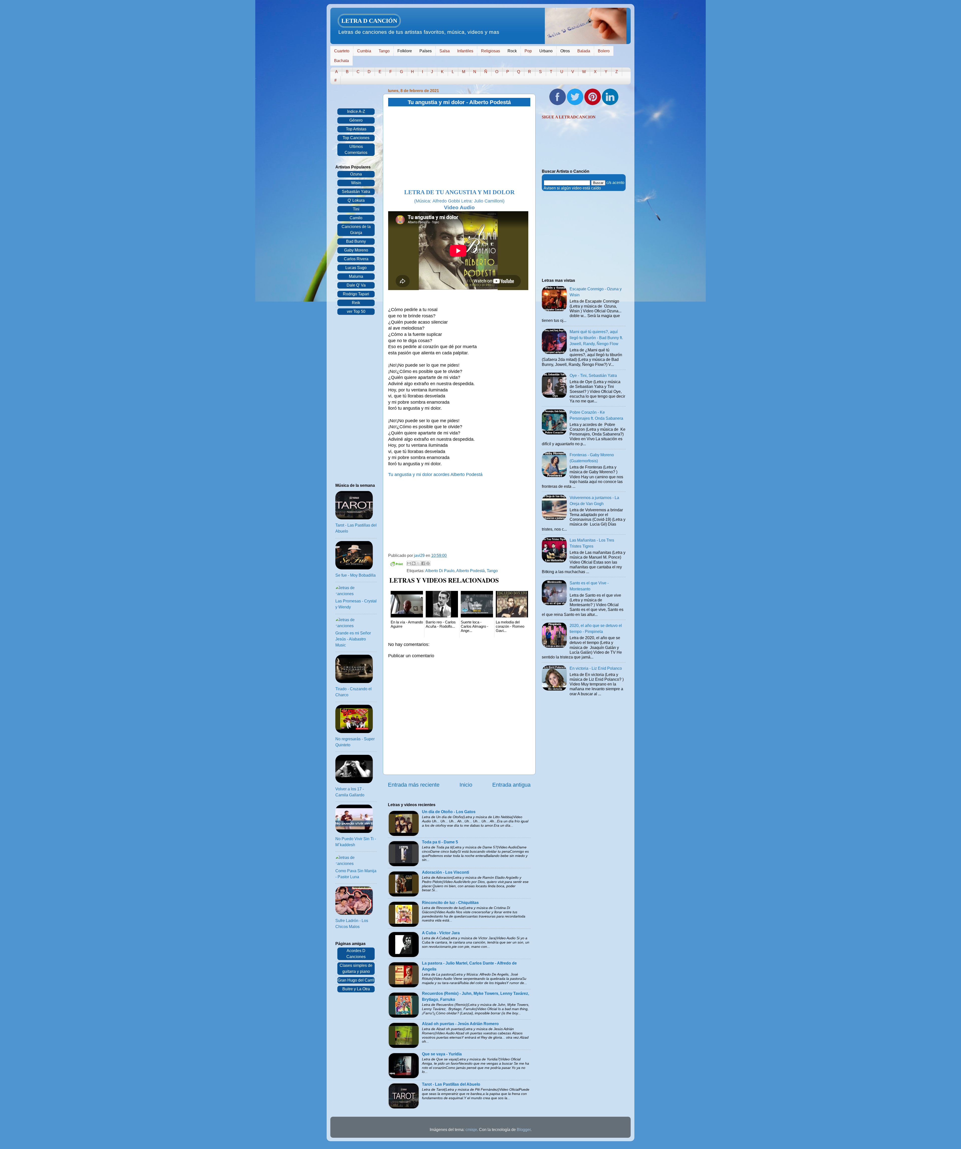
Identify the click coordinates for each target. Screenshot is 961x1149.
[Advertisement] (459, 148)
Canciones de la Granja (356, 229)
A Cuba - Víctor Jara (441, 933)
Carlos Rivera (356, 259)
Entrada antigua (511, 785)
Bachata (341, 61)
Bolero (604, 51)
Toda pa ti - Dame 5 (440, 842)
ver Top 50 (356, 311)
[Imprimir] (396, 565)
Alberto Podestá (470, 571)
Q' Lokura (356, 200)
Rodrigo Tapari (356, 294)
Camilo (356, 218)
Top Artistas (356, 129)
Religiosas (490, 51)
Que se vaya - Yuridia (442, 1054)
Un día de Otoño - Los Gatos (448, 812)
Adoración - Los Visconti (445, 872)
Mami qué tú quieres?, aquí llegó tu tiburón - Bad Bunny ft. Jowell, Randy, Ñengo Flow (596, 338)
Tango (384, 51)
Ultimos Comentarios (356, 149)
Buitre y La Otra (356, 989)
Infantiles (465, 51)
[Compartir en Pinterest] (427, 563)
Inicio (465, 785)
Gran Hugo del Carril (356, 980)
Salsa (444, 51)
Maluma (356, 276)
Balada (583, 51)
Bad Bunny (356, 241)
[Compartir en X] (418, 563)
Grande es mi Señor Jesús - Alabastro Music (353, 639)
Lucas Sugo (356, 268)
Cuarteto (341, 51)
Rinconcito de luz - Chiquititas (450, 902)
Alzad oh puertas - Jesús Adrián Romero (460, 1024)
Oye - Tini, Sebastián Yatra (593, 375)
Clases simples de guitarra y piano (356, 968)
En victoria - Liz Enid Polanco (596, 668)
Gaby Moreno (356, 250)
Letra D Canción (369, 21)
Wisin (356, 183)
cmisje (471, 1129)
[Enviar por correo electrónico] (408, 563)
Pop (528, 51)
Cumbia (364, 51)
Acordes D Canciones (356, 954)
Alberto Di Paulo (439, 571)
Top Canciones (356, 138)
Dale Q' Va (356, 285)
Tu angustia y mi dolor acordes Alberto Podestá (435, 474)
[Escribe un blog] (413, 563)
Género (356, 120)
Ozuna (356, 174)
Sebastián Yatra (356, 191)
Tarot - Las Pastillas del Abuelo (451, 1084)
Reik (356, 303)
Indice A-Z (356, 111)
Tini (356, 209)
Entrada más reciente (413, 785)
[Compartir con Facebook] (423, 563)
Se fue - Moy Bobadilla (355, 575)
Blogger (524, 1129)
